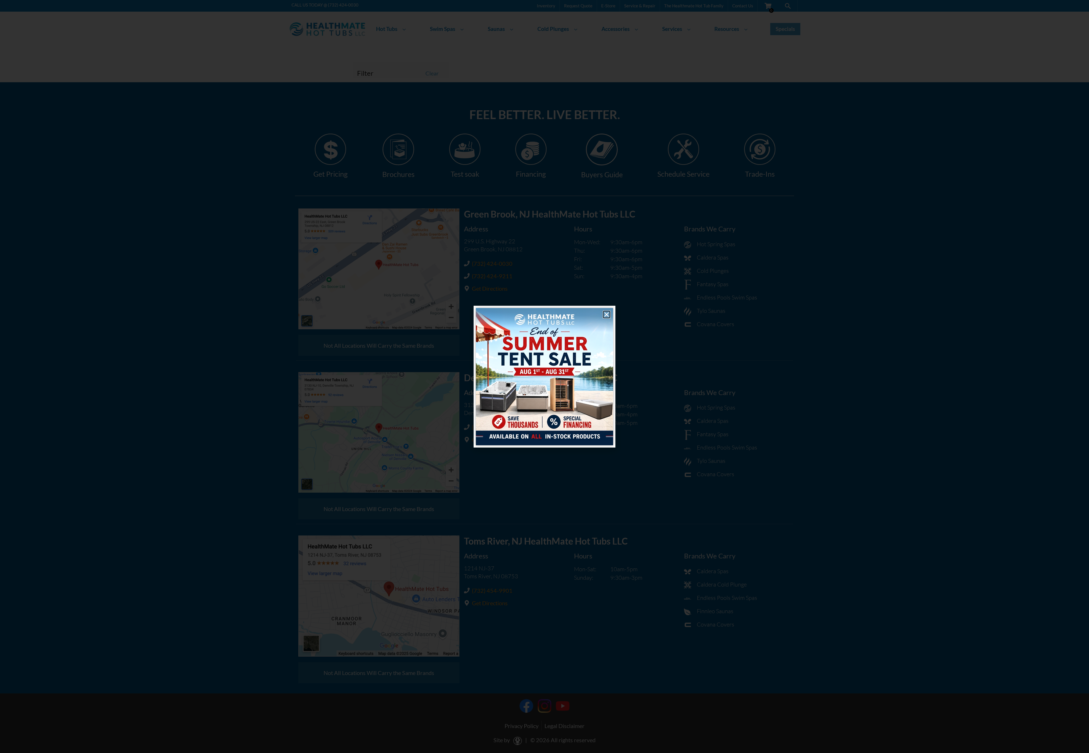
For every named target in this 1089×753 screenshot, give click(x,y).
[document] (544, 376)
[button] (606, 314)
